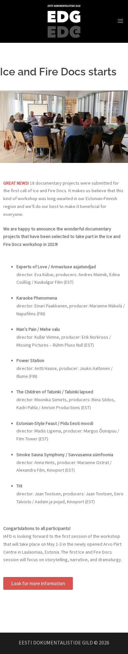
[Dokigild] (64, 21)
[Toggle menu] (120, 21)
